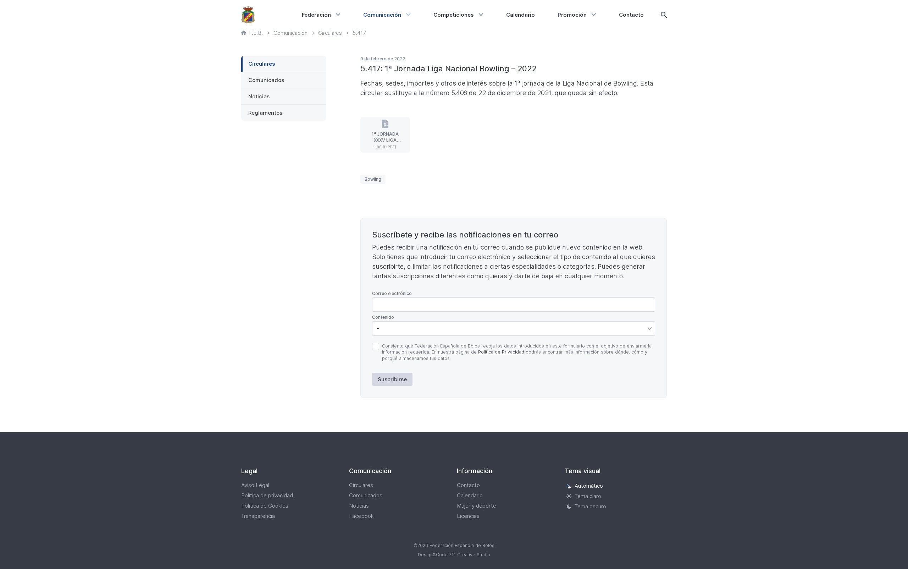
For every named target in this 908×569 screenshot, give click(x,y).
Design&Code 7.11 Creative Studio (454, 554)
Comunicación (382, 14)
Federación (316, 14)
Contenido (383, 317)
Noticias (259, 96)
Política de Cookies (264, 505)
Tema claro (588, 496)
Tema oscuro (590, 506)
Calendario (520, 14)
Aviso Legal (255, 485)
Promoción (572, 14)
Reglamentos (265, 112)
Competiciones (453, 14)
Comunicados (266, 80)
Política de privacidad (267, 495)
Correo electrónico (392, 293)
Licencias (468, 516)
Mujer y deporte (476, 505)
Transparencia (258, 516)
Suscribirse (392, 379)
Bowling (373, 179)
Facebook (361, 516)
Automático (589, 486)
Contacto (631, 14)
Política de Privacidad (501, 352)
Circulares (261, 63)
